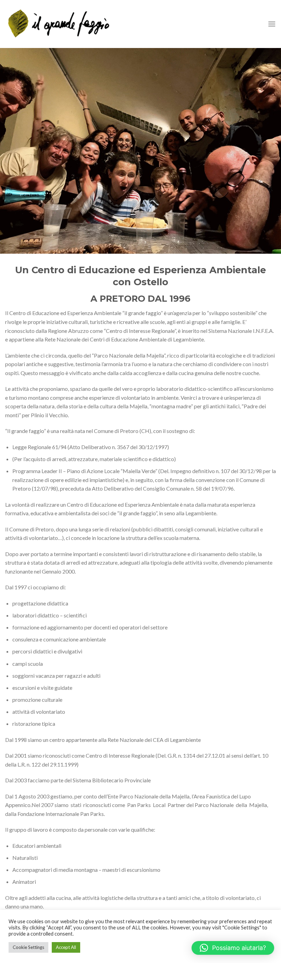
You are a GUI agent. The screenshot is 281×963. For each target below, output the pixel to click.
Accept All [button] (66, 947)
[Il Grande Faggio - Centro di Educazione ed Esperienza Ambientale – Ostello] (59, 24)
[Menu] (272, 23)
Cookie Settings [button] (28, 947)
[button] (233, 948)
